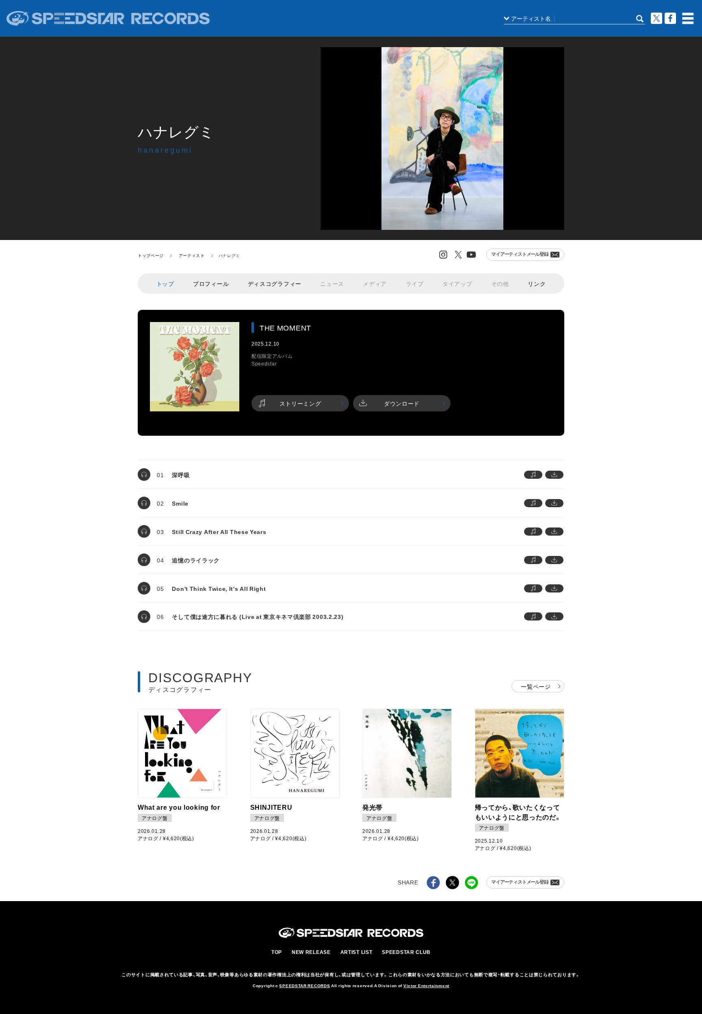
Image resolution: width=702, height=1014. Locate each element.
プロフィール (211, 283)
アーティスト (192, 255)
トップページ (151, 255)
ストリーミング (300, 403)
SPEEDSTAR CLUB (406, 952)
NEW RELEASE (311, 952)
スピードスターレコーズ (108, 18)
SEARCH (640, 18)
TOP (276, 952)
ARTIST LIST (356, 952)
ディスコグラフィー (274, 283)
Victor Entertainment (426, 985)
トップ (165, 283)
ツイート (656, 18)
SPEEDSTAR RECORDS (304, 985)
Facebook (670, 18)
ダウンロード (402, 403)
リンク (537, 283)
